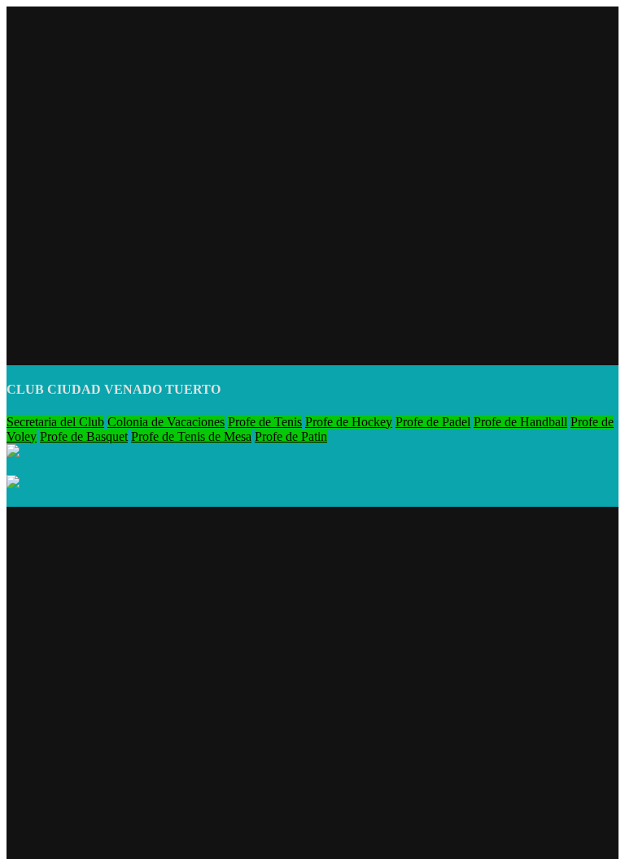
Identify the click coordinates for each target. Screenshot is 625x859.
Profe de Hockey (348, 422)
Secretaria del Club (55, 422)
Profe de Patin (291, 436)
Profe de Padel (433, 422)
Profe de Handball (520, 422)
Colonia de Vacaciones (166, 422)
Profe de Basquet (84, 436)
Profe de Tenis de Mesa (191, 436)
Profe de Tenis (265, 422)
